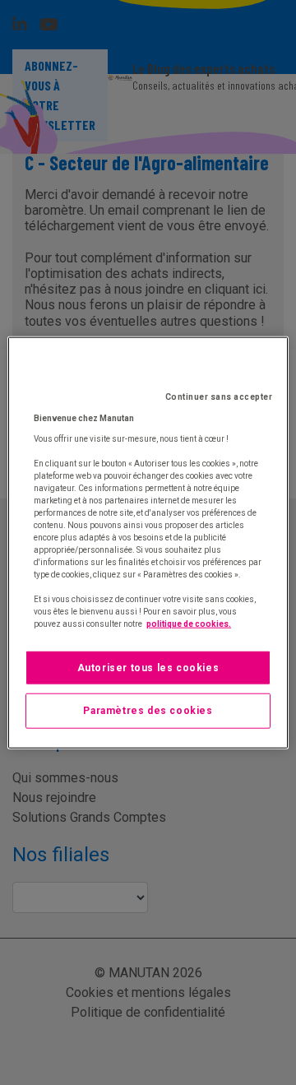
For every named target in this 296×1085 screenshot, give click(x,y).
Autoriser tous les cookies (148, 667)
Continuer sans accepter (219, 396)
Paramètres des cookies (147, 710)
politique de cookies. (188, 623)
